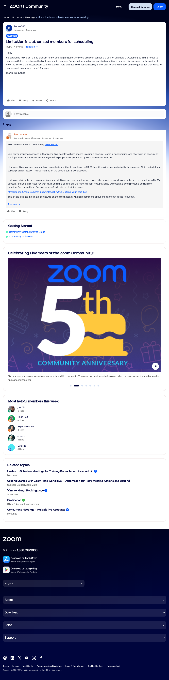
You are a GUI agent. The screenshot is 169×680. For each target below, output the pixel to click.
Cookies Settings (95, 666)
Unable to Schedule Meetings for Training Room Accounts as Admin (50, 471)
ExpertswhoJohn (26, 426)
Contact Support (140, 7)
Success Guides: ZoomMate (22, 484)
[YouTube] (26, 657)
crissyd (21, 436)
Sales (8, 625)
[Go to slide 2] (74, 385)
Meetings (30, 17)
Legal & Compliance (74, 666)
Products (17, 17)
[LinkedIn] (12, 657)
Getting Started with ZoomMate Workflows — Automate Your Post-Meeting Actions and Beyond (68, 480)
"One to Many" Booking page (25, 490)
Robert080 (19, 26)
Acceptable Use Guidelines (49, 666)
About (9, 600)
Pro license (14, 500)
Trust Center (28, 666)
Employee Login (113, 666)
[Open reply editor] (84, 114)
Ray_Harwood (21, 134)
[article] (84, 173)
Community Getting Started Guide (27, 231)
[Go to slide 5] (90, 385)
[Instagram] (34, 657)
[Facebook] (41, 657)
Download (11, 612)
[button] (5, 6)
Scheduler (12, 494)
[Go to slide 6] (94, 385)
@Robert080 (51, 144)
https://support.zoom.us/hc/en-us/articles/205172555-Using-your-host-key (47, 191)
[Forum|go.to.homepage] (29, 7)
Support (10, 638)
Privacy (15, 666)
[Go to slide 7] (98, 385)
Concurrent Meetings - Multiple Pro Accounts (36, 509)
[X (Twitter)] (19, 657)
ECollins (21, 445)
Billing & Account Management (23, 504)
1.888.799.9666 (27, 550)
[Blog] (5, 657)
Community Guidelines (21, 236)
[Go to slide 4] (86, 385)
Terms (6, 666)
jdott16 (21, 407)
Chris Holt (22, 416)
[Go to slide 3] (80, 385)
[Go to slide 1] (70, 385)
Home (6, 17)
